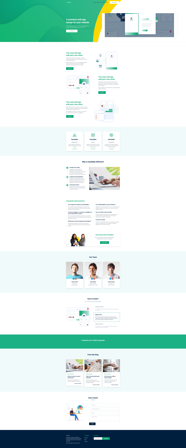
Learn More (74, 148)
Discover (70, 68)
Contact (106, 2)
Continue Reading (77, 383)
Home (95, 2)
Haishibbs (69, 2)
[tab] (107, 308)
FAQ (101, 2)
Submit (92, 423)
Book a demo (104, 242)
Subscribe (106, 438)
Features (98, 2)
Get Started (114, 2)
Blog (103, 2)
